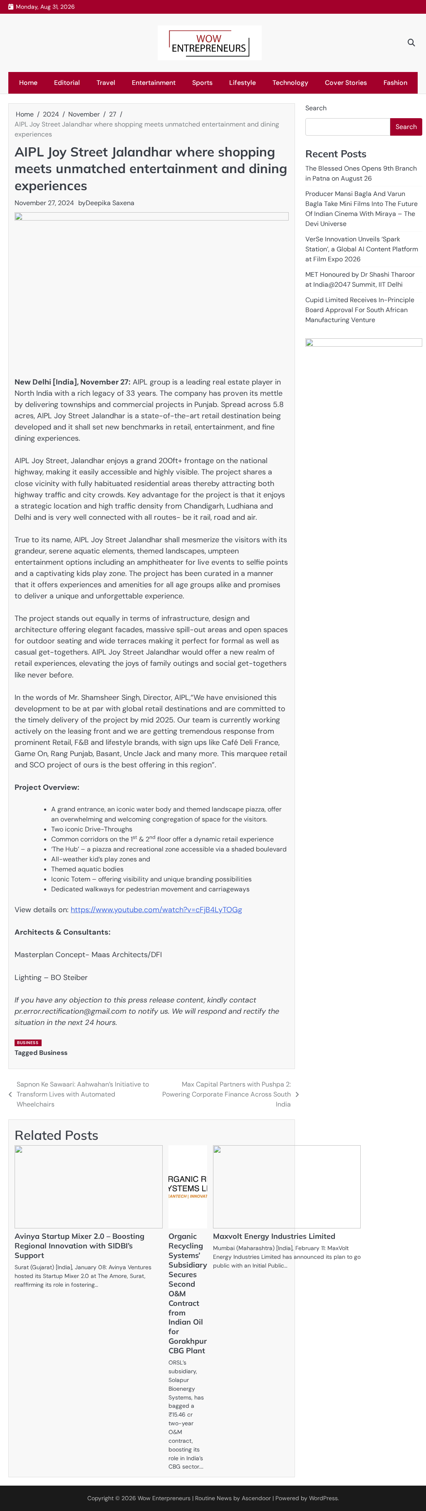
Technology (290, 82)
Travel (106, 82)
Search (316, 108)
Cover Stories (346, 82)
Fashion (395, 82)
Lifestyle (242, 82)
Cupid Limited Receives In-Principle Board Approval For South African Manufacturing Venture (359, 309)
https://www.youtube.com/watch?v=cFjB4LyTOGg (156, 910)
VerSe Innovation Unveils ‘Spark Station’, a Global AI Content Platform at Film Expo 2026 (361, 249)
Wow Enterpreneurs (164, 1498)
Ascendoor (256, 1498)
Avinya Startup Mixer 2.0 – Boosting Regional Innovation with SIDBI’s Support (79, 1245)
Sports (202, 82)
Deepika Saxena (110, 202)
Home (28, 82)
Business (27, 1042)
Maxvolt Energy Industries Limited (274, 1236)
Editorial (67, 82)
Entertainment (154, 82)
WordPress (323, 1498)
